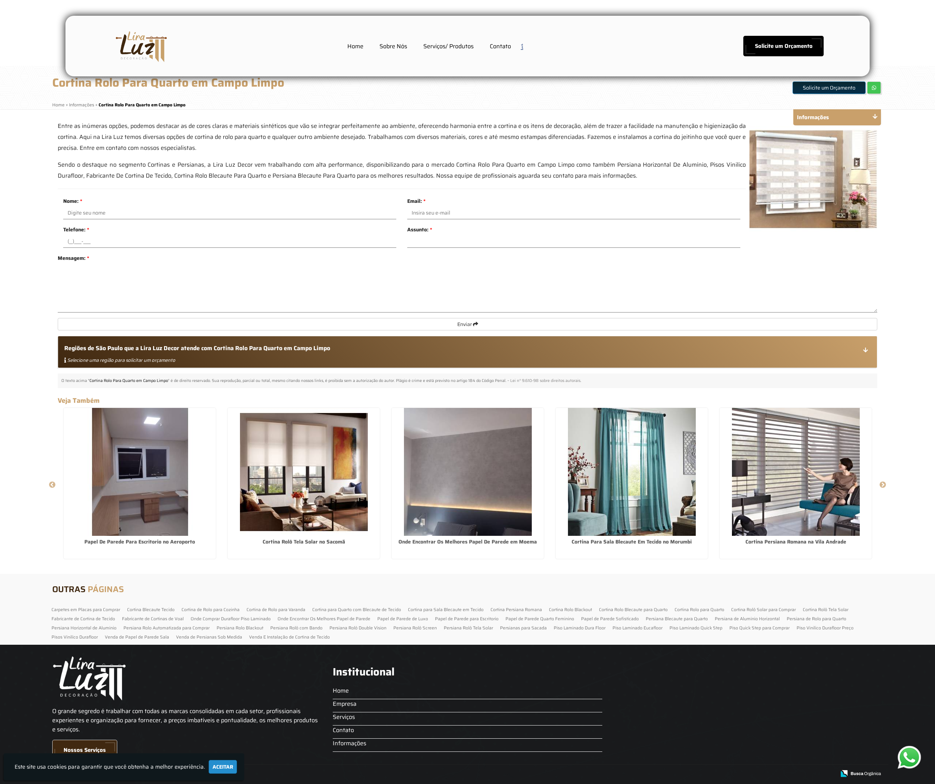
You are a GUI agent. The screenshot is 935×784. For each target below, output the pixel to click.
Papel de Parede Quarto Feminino (539, 618)
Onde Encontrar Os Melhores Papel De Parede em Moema (467, 542)
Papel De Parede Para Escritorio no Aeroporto (139, 542)
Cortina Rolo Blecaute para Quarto (633, 609)
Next (882, 485)
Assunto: (419, 230)
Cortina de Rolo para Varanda (276, 609)
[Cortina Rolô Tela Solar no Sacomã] (304, 472)
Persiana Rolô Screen (415, 627)
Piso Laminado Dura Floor (580, 627)
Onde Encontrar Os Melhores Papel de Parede (324, 618)
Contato (500, 46)
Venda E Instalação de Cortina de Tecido (289, 636)
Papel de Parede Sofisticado (610, 618)
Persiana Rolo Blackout (240, 627)
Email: (416, 201)
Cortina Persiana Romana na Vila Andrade (795, 542)
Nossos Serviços (85, 750)
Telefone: (76, 230)
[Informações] (527, 45)
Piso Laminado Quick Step (695, 627)
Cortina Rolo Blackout (570, 609)
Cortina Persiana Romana (516, 609)
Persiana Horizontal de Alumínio (84, 627)
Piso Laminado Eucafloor (637, 627)
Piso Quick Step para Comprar (759, 627)
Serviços (344, 716)
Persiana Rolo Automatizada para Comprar (166, 627)
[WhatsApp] (909, 757)
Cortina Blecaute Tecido (151, 609)
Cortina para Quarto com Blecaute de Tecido (356, 609)
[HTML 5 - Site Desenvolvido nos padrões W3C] (777, 774)
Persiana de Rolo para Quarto (816, 618)
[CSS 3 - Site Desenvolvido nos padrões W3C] (802, 774)
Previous (52, 485)
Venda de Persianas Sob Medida (209, 636)
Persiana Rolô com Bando (296, 627)
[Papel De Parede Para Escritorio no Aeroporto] (140, 472)
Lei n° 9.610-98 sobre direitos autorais (545, 381)
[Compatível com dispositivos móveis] (827, 774)
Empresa (344, 703)
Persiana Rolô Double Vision (357, 627)
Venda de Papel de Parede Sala (137, 636)
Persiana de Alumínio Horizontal (747, 618)
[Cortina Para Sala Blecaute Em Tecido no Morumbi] (632, 472)
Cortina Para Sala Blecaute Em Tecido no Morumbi (632, 542)
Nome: (72, 201)
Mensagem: (73, 258)
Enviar (465, 324)
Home (355, 46)
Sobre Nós (393, 46)
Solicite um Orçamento (784, 46)
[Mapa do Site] (757, 774)
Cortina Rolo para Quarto (699, 609)
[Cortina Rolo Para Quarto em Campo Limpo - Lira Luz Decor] (140, 46)
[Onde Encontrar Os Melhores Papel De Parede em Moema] (468, 472)
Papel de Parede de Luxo (402, 618)
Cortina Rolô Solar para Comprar (763, 609)
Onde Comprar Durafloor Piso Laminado (231, 618)
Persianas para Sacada (523, 627)
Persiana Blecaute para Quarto (677, 618)
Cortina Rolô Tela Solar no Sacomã (304, 542)
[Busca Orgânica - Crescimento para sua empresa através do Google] (860, 772)
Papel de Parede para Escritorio (467, 618)
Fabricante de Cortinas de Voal (153, 618)
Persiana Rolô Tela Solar (468, 627)
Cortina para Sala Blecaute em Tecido (446, 609)
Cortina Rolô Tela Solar (825, 609)
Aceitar (223, 767)
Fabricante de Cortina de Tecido (83, 618)
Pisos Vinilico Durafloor (74, 636)
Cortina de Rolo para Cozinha (211, 609)
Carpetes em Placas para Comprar (85, 609)
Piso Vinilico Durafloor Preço (825, 627)
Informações (349, 743)
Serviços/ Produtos (448, 46)
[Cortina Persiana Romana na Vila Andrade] (796, 472)
